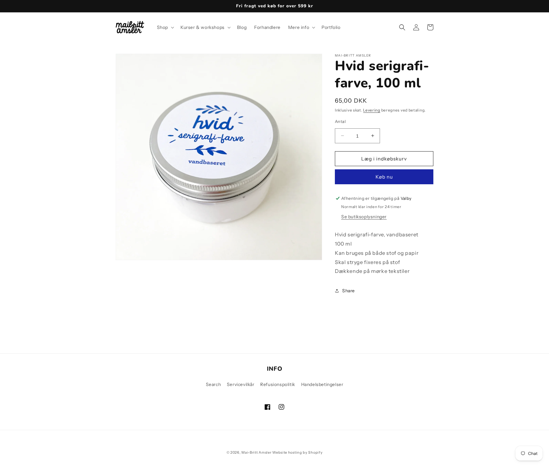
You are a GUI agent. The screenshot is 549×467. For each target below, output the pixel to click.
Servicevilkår (240, 384)
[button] (165, 27)
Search (213, 384)
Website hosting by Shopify (297, 452)
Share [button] (348, 290)
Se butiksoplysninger (364, 217)
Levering (371, 110)
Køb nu (384, 177)
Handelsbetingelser (322, 384)
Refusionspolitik (277, 384)
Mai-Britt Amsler (256, 452)
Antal (340, 121)
